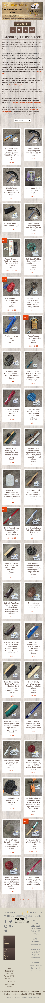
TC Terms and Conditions (6, 942)
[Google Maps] (10, 921)
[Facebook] (5, 921)
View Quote (22, 24)
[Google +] (10, 926)
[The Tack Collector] (22, 11)
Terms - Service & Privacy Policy (6, 954)
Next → (29, 899)
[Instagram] (5, 926)
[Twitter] (5, 930)
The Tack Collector (21, 997)
